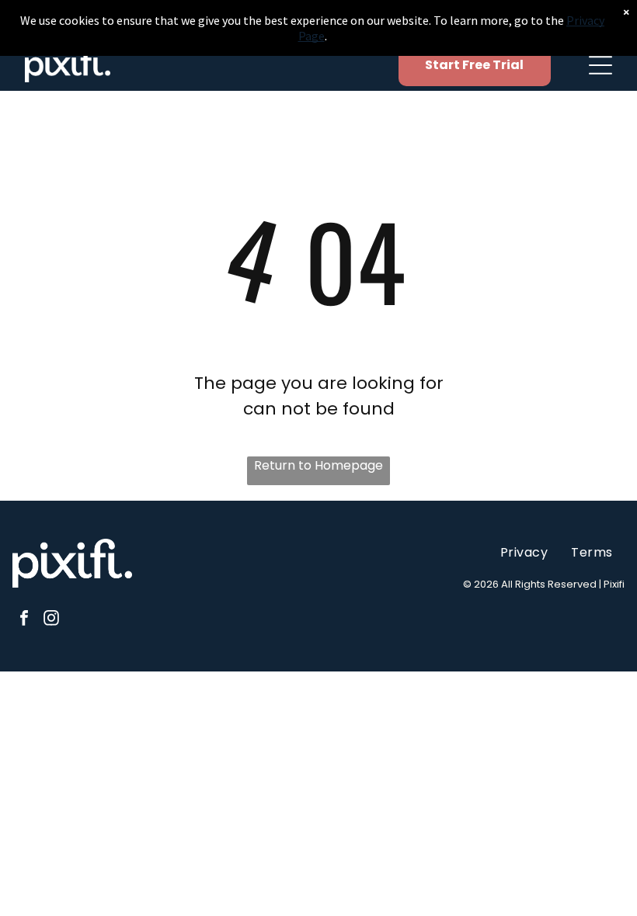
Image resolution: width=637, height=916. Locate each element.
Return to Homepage (318, 465)
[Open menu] (600, 65)
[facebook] (24, 619)
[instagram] (51, 619)
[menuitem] (524, 552)
